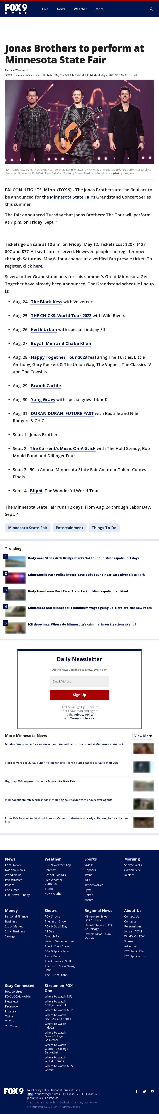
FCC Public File (134, 951)
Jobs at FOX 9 (133, 931)
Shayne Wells (133, 865)
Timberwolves (93, 885)
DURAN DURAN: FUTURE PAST (62, 413)
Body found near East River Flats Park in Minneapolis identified (78, 591)
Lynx (87, 890)
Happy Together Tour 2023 (59, 357)
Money (11, 910)
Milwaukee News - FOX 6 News (96, 918)
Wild (87, 880)
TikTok (9, 1021)
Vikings (89, 865)
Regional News (98, 910)
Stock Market (14, 926)
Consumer (12, 890)
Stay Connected (19, 985)
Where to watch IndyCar (55, 1025)
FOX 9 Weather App (58, 865)
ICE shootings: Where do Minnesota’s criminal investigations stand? (82, 624)
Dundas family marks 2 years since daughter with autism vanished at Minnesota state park (64, 744)
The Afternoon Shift (58, 961)
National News (15, 870)
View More (143, 735)
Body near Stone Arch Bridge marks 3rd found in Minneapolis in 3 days (83, 558)
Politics (9, 885)
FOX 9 (8, 75)
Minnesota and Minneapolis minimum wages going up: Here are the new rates (90, 608)
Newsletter (12, 1001)
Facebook (11, 1006)
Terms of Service (82, 718)
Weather (53, 859)
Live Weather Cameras (53, 882)
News (10, 859)
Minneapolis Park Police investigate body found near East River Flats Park (86, 575)
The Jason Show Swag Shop (60, 968)
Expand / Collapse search (151, 9)
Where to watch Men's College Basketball (55, 1036)
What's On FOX (134, 936)
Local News (13, 865)
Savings (10, 936)
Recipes (129, 875)
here (37, 266)
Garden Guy (132, 870)
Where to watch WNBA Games (55, 1059)
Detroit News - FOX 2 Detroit (98, 935)
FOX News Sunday (17, 895)
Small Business (15, 931)
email (152, 1091)
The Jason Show (55, 921)
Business (11, 921)
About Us (132, 910)
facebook (136, 1091)
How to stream (15, 991)
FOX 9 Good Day (56, 926)
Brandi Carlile (46, 385)
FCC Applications (135, 956)
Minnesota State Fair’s (72, 197)
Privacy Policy (84, 714)
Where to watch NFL (58, 996)
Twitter (9, 1016)
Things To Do (104, 527)
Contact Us (131, 916)
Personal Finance (16, 916)
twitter (144, 1091)
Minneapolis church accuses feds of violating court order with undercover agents (58, 800)
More (100, 9)
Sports (90, 859)
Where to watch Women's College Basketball (56, 1048)
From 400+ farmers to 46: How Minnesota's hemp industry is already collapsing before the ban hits (66, 819)
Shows (51, 910)
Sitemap (129, 941)
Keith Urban (44, 329)
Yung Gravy (43, 399)
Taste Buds (52, 956)
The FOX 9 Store (56, 975)
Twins (88, 875)
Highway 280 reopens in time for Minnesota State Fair (40, 781)
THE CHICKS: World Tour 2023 (61, 315)
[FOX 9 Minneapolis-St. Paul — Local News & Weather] (18, 9)
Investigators (13, 880)
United (88, 895)
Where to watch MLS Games (59, 1068)
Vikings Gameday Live (59, 941)
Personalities (132, 926)
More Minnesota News (26, 735)
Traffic (49, 889)
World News (13, 875)
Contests (130, 921)
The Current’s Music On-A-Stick (63, 448)
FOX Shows (52, 916)
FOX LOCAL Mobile (18, 996)
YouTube (11, 1026)
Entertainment (69, 527)
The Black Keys (46, 301)
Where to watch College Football (55, 1003)
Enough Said (53, 936)
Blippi (36, 490)
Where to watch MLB (59, 1010)
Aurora (89, 900)
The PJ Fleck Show (57, 946)
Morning (132, 859)
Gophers (90, 870)
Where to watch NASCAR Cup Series (58, 1017)
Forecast (51, 870)
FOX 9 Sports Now (57, 951)
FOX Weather (54, 894)
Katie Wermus (17, 70)
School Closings (55, 875)
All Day (49, 931)
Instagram (12, 1011)
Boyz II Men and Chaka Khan (61, 343)
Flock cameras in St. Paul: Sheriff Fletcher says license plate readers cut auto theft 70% (61, 763)
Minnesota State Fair (27, 75)
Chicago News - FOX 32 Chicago (98, 927)
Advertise (130, 946)
